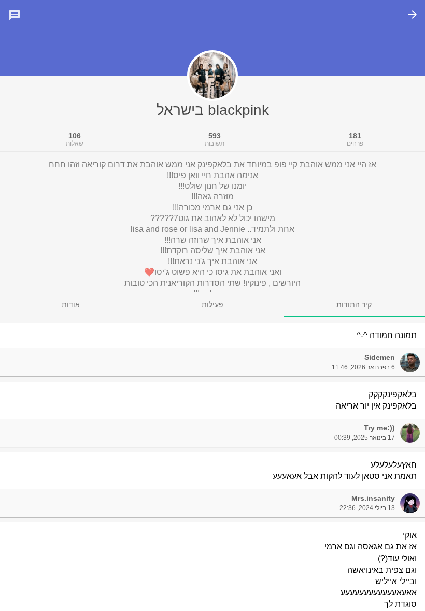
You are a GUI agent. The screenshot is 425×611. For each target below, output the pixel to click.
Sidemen (379, 357)
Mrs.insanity (373, 498)
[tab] (354, 304)
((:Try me (379, 428)
